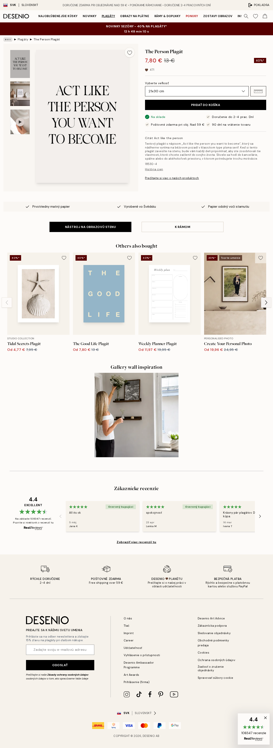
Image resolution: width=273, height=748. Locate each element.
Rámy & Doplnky (167, 16)
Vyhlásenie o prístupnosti (142, 655)
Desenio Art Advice (211, 618)
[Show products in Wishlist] (255, 16)
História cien (154, 169)
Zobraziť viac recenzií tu (136, 542)
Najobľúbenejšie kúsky (58, 16)
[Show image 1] (20, 64)
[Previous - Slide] (7, 302)
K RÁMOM (182, 227)
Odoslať (60, 665)
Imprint (129, 633)
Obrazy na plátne (134, 16)
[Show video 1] (20, 121)
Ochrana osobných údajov (216, 660)
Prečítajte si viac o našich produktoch (172, 178)
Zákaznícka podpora (212, 625)
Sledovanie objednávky (214, 633)
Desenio (149, 736)
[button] (258, 91)
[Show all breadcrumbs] (7, 39)
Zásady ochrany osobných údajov (68, 674)
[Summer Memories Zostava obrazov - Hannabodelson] (136, 415)
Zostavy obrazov (217, 16)
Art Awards (131, 675)
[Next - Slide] (266, 302)
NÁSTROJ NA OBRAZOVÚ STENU (90, 227)
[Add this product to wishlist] (130, 52)
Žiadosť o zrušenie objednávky (211, 668)
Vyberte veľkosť (157, 83)
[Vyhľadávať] (246, 16)
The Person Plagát (46, 39)
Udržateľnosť (133, 648)
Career (129, 640)
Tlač (126, 625)
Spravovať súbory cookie (215, 678)
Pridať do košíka (205, 105)
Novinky (90, 16)
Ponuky (192, 16)
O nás (128, 618)
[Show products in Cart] (265, 16)
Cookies (203, 652)
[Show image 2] (20, 93)
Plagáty (108, 16)
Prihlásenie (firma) (137, 682)
